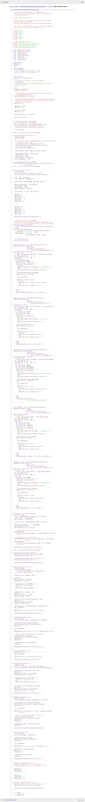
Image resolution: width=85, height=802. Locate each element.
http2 (50, 6)
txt (79, 799)
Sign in (82, 2)
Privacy (11, 800)
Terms (15, 800)
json (83, 799)
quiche (12, 6)
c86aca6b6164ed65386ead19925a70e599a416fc (33, 6)
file (37, 9)
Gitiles (8, 800)
